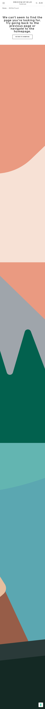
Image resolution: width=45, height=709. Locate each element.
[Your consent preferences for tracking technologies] (41, 705)
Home (4, 8)
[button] (3, 3)
